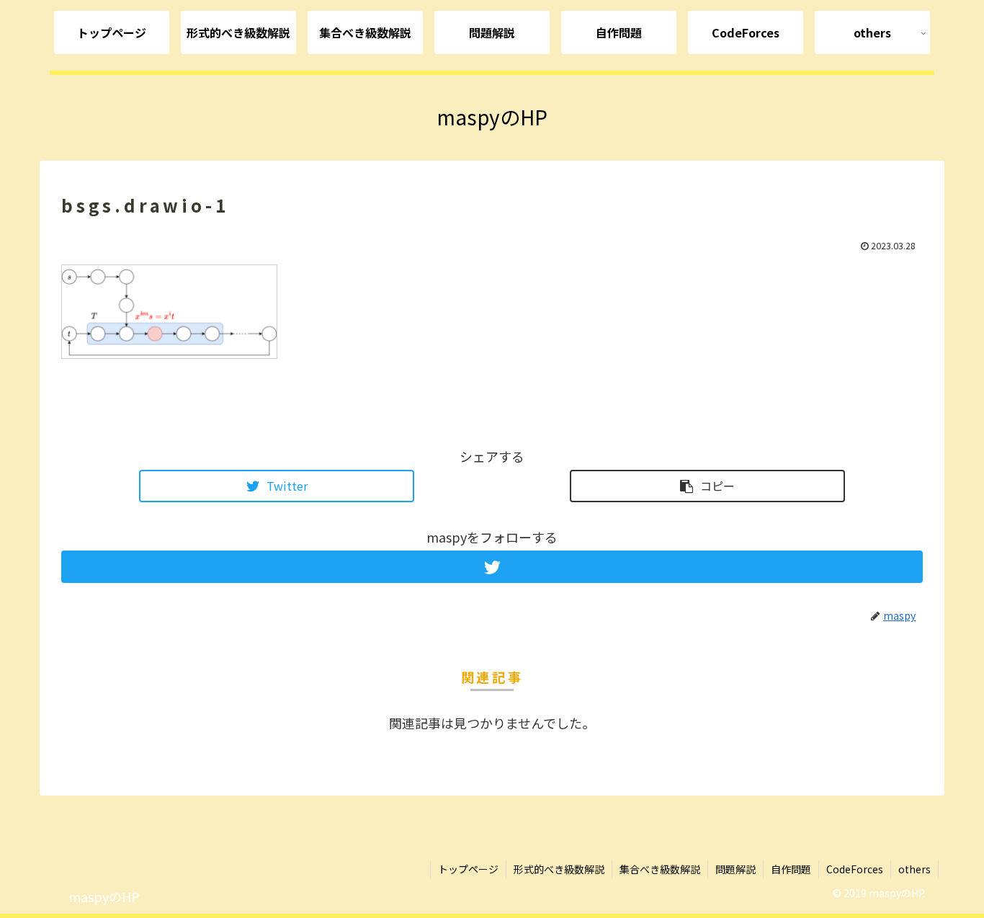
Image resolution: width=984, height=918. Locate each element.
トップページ (468, 869)
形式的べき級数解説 (559, 869)
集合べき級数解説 (660, 869)
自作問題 (791, 869)
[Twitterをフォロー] (492, 567)
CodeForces (854, 869)
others (914, 869)
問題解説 (735, 869)
